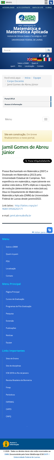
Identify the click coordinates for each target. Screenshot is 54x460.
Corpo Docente (15, 81)
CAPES (8, 409)
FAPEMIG (10, 402)
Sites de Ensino (12, 358)
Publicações (11, 328)
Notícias (9, 335)
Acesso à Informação (13, 104)
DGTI (46, 454)
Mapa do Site (37, 7)
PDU (20, 66)
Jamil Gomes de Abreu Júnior (25, 149)
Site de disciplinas (13, 366)
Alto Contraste (23, 7)
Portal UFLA (10, 98)
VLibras (49, 7)
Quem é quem (12, 254)
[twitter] (44, 55)
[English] (29, 59)
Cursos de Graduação (15, 299)
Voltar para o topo (43, 232)
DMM (7, 454)
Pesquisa (10, 313)
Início (28, 77)
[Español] (34, 59)
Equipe (37, 77)
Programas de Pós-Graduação (18, 306)
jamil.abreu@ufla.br (20, 215)
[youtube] (48, 55)
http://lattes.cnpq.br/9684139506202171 (20, 207)
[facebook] (40, 55)
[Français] (49, 59)
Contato (40, 66)
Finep (8, 387)
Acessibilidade (8, 7)
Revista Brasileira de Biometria (19, 380)
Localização (29, 66)
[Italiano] (44, 59)
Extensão (10, 321)
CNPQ (8, 416)
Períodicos (10, 395)
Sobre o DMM (23, 63)
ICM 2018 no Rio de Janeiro (17, 373)
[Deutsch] (39, 59)
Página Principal (12, 292)
